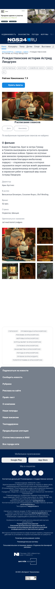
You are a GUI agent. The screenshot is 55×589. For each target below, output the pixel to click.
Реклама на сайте (12, 390)
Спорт (37, 46)
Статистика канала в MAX (16, 437)
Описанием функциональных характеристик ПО (27, 525)
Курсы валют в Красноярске (27, 342)
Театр (21, 46)
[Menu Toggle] (3, 40)
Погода (35, 34)
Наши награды (10, 410)
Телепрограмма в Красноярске (27, 360)
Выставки (46, 46)
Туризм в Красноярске (27, 346)
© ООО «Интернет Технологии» (27, 572)
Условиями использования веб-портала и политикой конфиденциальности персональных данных (27, 528)
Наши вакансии (11, 417)
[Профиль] (52, 40)
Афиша (18, 52)
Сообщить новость (12, 377)
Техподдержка (10, 424)
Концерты (12, 46)
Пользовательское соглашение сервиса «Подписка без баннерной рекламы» (27, 546)
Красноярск (8, 52)
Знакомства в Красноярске (27, 349)
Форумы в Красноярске (27, 338)
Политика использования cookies (27, 538)
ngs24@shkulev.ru (38, 501)
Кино (4, 46)
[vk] (20, 473)
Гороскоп (13, 331)
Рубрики (7, 384)
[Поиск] (40, 40)
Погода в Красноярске (27, 353)
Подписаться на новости (15, 370)
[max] (34, 473)
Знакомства (24, 34)
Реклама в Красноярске (27, 335)
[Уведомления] (46, 40)
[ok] (27, 473)
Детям (29, 46)
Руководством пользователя (27, 524)
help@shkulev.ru (33, 506)
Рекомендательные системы (27, 542)
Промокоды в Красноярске (34, 331)
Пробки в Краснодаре (27, 356)
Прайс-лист (9, 397)
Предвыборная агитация (16, 430)
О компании (9, 404)
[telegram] (14, 473)
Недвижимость (9, 34)
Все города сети (11, 444)
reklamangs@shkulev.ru (39, 513)
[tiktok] (40, 473)
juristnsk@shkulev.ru (27, 504)
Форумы (44, 34)
